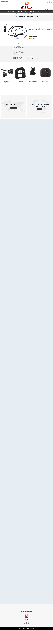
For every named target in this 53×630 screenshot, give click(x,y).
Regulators (23, 13)
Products (20, 13)
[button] (52, 11)
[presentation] (25, 90)
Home (17, 13)
